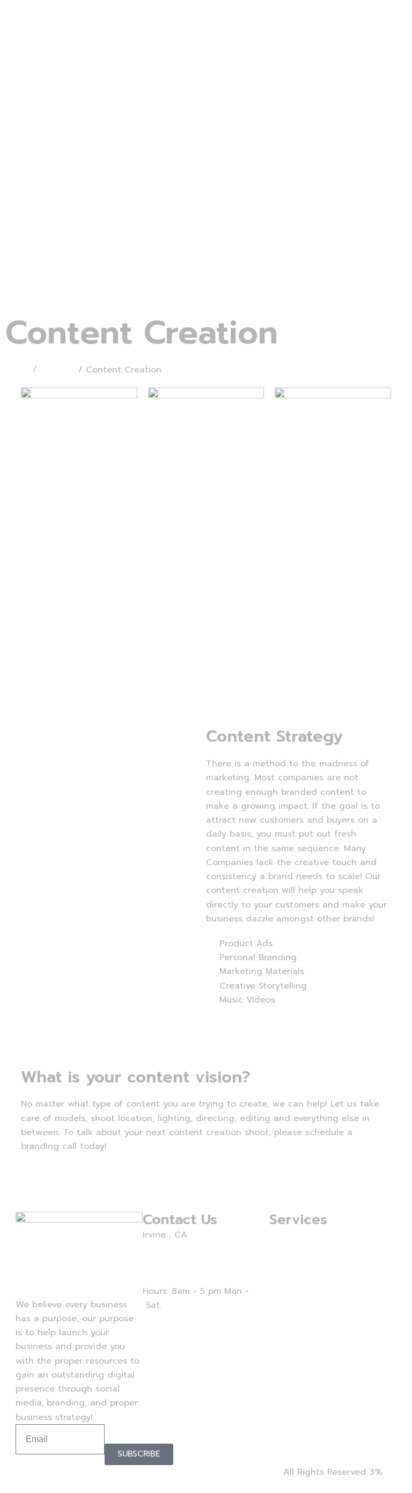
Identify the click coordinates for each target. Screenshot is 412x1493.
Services (57, 369)
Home (17, 369)
